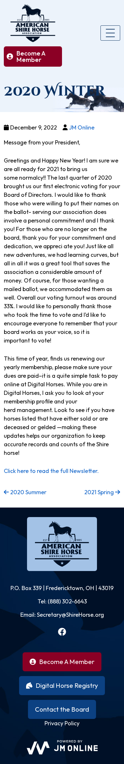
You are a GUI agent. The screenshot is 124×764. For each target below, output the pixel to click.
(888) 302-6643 (67, 601)
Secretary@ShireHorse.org (70, 614)
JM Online (81, 127)
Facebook (62, 632)
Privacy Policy (62, 723)
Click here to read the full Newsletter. (51, 471)
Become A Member (30, 56)
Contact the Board (62, 709)
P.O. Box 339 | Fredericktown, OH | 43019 (62, 588)
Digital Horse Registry (67, 685)
